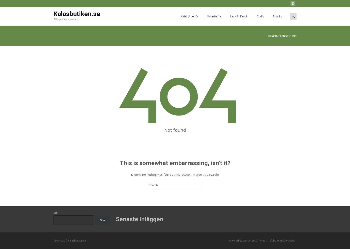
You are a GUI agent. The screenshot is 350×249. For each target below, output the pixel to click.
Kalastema (214, 16)
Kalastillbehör (189, 16)
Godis (260, 16)
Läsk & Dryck (239, 16)
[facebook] (292, 4)
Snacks (277, 16)
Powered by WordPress (242, 240)
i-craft (269, 240)
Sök (55, 213)
